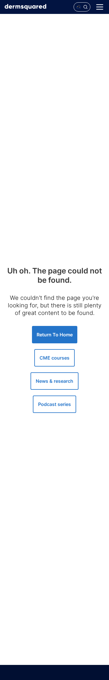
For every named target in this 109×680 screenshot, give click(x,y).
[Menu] (99, 7)
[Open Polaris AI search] (82, 7)
